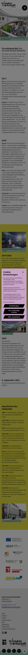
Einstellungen (14, 306)
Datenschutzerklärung (8, 302)
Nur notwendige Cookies (14, 311)
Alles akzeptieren (14, 317)
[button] (23, 272)
